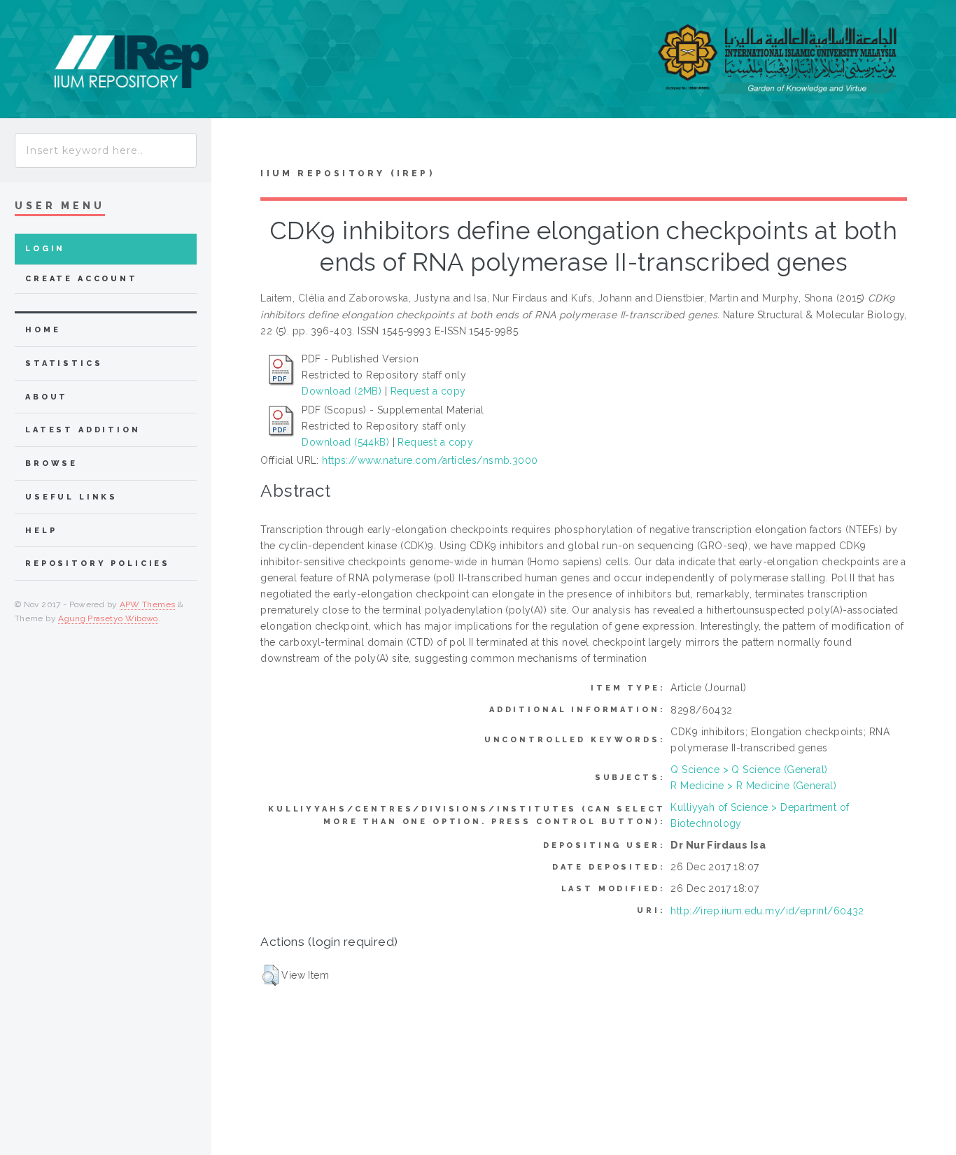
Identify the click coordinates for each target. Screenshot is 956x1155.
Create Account (81, 278)
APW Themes (148, 604)
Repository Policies (97, 563)
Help (41, 530)
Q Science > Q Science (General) (748, 769)
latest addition (83, 429)
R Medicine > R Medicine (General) (753, 785)
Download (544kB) (345, 442)
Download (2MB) (341, 391)
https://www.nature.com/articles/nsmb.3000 (429, 460)
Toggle (233, 145)
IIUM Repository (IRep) (347, 173)
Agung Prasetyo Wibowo (108, 618)
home (42, 329)
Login (45, 248)
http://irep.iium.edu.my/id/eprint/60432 (767, 910)
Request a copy (428, 391)
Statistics (64, 363)
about (46, 397)
